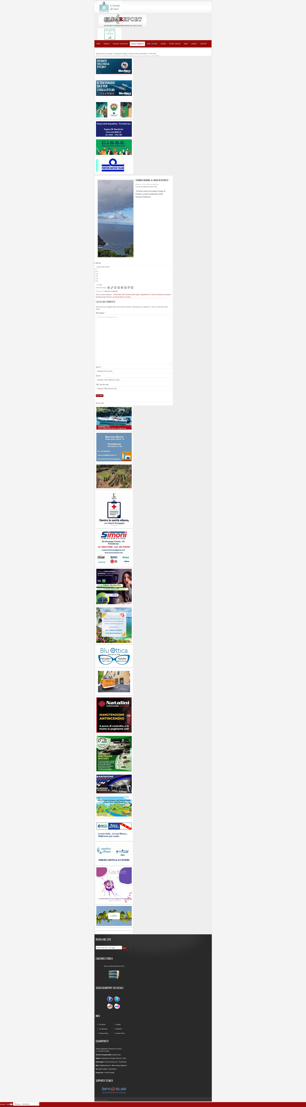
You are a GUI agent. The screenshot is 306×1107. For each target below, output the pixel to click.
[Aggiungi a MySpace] (129, 287)
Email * (98, 375)
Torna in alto (100, 403)
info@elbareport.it (105, 1065)
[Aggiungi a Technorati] (122, 287)
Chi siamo (102, 1024)
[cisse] (114, 147)
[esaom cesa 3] (114, 418)
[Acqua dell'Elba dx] (110, 34)
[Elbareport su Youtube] (110, 1006)
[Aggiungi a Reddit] (125, 287)
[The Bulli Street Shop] (114, 681)
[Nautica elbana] (114, 853)
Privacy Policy (103, 1033)
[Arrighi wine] (114, 476)
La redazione (103, 1029)
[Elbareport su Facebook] (110, 999)
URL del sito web (102, 384)
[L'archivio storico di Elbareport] (114, 974)
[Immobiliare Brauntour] (114, 447)
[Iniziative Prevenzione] (114, 715)
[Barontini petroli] (114, 784)
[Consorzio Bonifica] (114, 806)
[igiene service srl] (114, 753)
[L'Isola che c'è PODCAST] (114, 509)
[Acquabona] (114, 916)
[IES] (114, 586)
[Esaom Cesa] (114, 165)
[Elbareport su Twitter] (117, 999)
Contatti (118, 1024)
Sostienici (119, 1029)
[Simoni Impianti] (114, 548)
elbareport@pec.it (121, 1065)
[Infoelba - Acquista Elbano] (114, 625)
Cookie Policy (120, 1033)
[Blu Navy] (114, 66)
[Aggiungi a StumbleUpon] (118, 287)
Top (96, 1098)
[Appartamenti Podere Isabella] (114, 885)
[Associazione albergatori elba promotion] (114, 110)
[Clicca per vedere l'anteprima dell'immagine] (116, 218)
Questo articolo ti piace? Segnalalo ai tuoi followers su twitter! (132, 287)
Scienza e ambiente (111, 291)
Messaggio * (100, 313)
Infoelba (105, 1100)
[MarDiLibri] (114, 129)
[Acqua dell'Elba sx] (110, 7)
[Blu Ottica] (114, 656)
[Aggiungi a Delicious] (112, 287)
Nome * (98, 367)
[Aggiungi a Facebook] (108, 287)
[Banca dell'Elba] (114, 829)
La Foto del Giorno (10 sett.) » (121, 297)
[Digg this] (115, 287)
